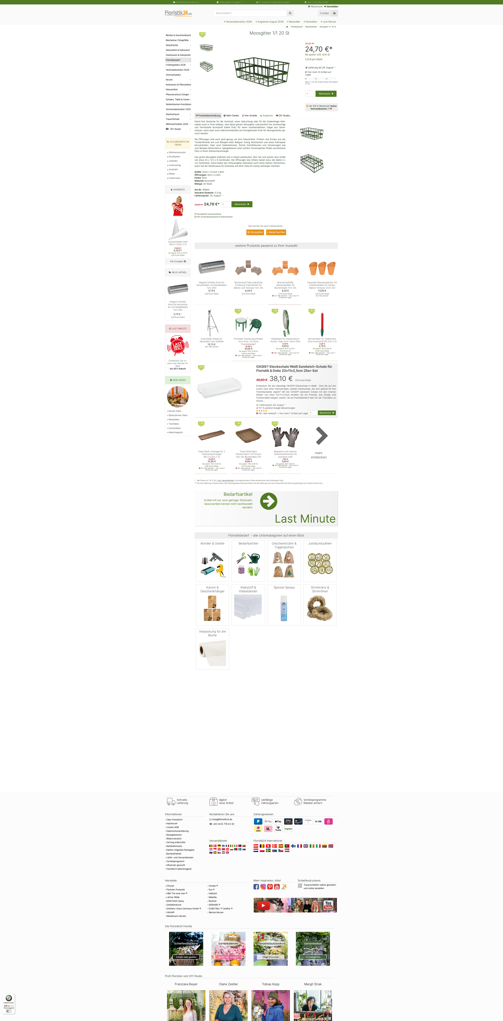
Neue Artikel (179, 272)
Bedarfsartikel (311, 27)
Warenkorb (316, 6)
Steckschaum (172, 114)
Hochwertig (174, 165)
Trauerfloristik (172, 119)
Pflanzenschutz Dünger (177, 94)
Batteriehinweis (174, 846)
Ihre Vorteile (250, 115)
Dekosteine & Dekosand (178, 50)
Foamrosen (174, 178)
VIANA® (170, 912)
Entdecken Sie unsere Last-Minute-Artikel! (177, 364)
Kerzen (169, 79)
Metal (171, 173)
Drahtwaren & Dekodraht (178, 55)
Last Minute (329, 21)
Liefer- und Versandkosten (179, 857)
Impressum (171, 823)
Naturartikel (171, 89)
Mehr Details (232, 115)
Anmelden (332, 6)
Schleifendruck (173, 904)
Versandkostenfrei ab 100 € (187, 2)
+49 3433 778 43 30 (223, 824)
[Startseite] (287, 27)
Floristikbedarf (297, 27)
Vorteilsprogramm (175, 861)
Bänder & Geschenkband (178, 35)
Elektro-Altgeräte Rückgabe (180, 850)
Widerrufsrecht (173, 838)
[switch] (8, 1011)
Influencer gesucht (175, 865)
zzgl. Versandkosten (225, 480)
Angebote (267, 115)
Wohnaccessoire (177, 152)
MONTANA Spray (175, 901)
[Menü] (13, 995)
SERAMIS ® (214, 904)
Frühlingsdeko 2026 (176, 65)
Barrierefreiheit (173, 853)
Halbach (213, 893)
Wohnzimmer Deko (177, 415)
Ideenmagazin (175, 432)
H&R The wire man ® (176, 893)
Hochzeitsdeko (173, 74)
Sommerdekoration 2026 (178, 109)
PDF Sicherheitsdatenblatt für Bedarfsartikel (214, 217)
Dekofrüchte (172, 45)
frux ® (212, 889)
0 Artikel (324, 13)
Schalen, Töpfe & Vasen (177, 99)
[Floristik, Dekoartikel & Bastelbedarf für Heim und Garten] (180, 13)
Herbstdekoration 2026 (238, 21)
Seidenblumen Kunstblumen (178, 104)
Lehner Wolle (172, 897)
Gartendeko (174, 428)
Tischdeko (173, 424)
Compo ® (213, 885)
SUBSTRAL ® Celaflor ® (221, 908)
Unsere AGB (172, 827)
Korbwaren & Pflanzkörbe (178, 84)
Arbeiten (173, 161)
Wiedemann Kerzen (176, 916)
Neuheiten (311, 21)
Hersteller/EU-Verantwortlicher (208, 214)
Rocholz (213, 901)
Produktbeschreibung (209, 115)
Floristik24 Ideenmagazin (179, 869)
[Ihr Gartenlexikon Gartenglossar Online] (313, 949)
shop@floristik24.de (222, 819)
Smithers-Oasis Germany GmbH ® (183, 908)
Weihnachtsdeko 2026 (177, 124)
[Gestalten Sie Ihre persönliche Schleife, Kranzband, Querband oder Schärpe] (186, 949)
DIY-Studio (175, 129)
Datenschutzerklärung (177, 831)
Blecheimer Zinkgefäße (177, 40)
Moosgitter (256, 232)
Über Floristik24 (174, 819)
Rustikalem (174, 156)
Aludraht (173, 169)
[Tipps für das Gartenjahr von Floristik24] (228, 949)
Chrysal (170, 885)
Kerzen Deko (174, 411)
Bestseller (294, 21)
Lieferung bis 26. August (231, 2)
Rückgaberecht (174, 835)
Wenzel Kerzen (216, 912)
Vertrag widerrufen (175, 842)
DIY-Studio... (285, 115)
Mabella (213, 897)
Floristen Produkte (175, 889)
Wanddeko (173, 419)
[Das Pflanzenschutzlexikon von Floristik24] (271, 949)
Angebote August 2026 (270, 21)
